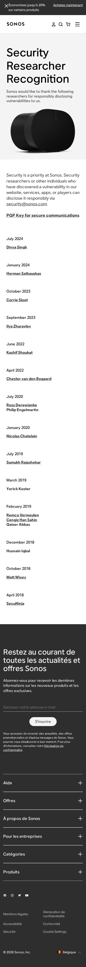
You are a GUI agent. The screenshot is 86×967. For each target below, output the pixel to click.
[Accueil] (15, 24)
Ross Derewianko (21, 405)
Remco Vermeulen (22, 515)
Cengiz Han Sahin (21, 520)
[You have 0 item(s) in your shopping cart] (68, 24)
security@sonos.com (26, 203)
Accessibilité (12, 924)
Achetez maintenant (68, 5)
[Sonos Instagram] (14, 895)
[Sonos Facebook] (7, 895)
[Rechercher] (61, 24)
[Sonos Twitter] (21, 895)
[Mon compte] (53, 24)
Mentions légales (15, 914)
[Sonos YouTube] (29, 895)
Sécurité (9, 932)
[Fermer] (6, 6)
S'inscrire (43, 721)
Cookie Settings (55, 932)
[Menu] (77, 24)
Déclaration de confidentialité (54, 914)
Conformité (51, 924)
